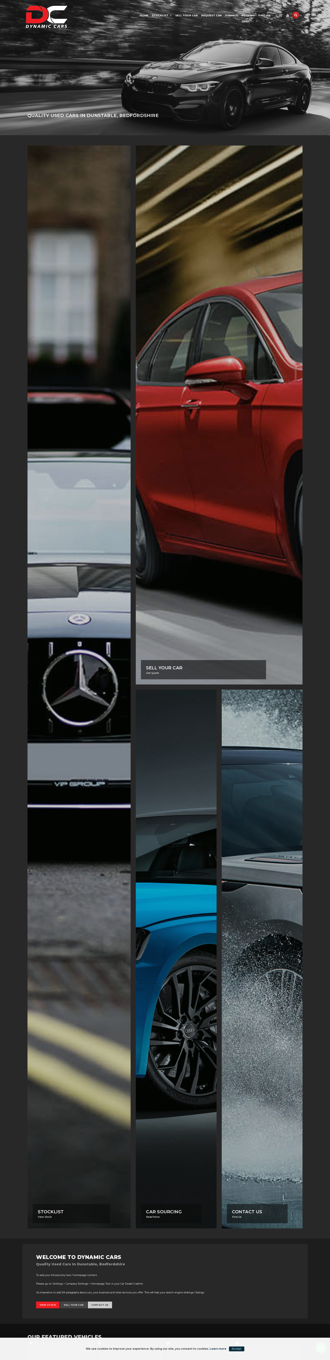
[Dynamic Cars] (46, 16)
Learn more (218, 1348)
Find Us (264, 15)
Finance (231, 15)
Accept (236, 1348)
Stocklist (160, 15)
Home (144, 15)
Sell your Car (186, 15)
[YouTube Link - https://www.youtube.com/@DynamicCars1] (288, 15)
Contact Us (99, 1304)
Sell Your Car (74, 1304)
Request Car (211, 15)
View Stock (48, 1304)
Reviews (248, 15)
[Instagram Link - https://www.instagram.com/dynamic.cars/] (281, 15)
